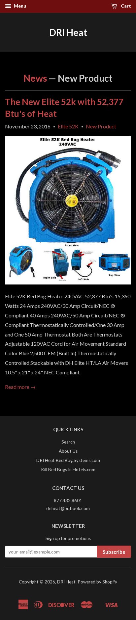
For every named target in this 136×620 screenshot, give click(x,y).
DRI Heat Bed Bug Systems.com (68, 460)
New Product (101, 126)
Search (68, 442)
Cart (125, 6)
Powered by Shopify (97, 581)
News (35, 78)
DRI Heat (68, 32)
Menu (19, 6)
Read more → (20, 387)
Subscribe (114, 552)
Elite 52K (68, 126)
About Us (68, 451)
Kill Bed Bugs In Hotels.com (68, 469)
